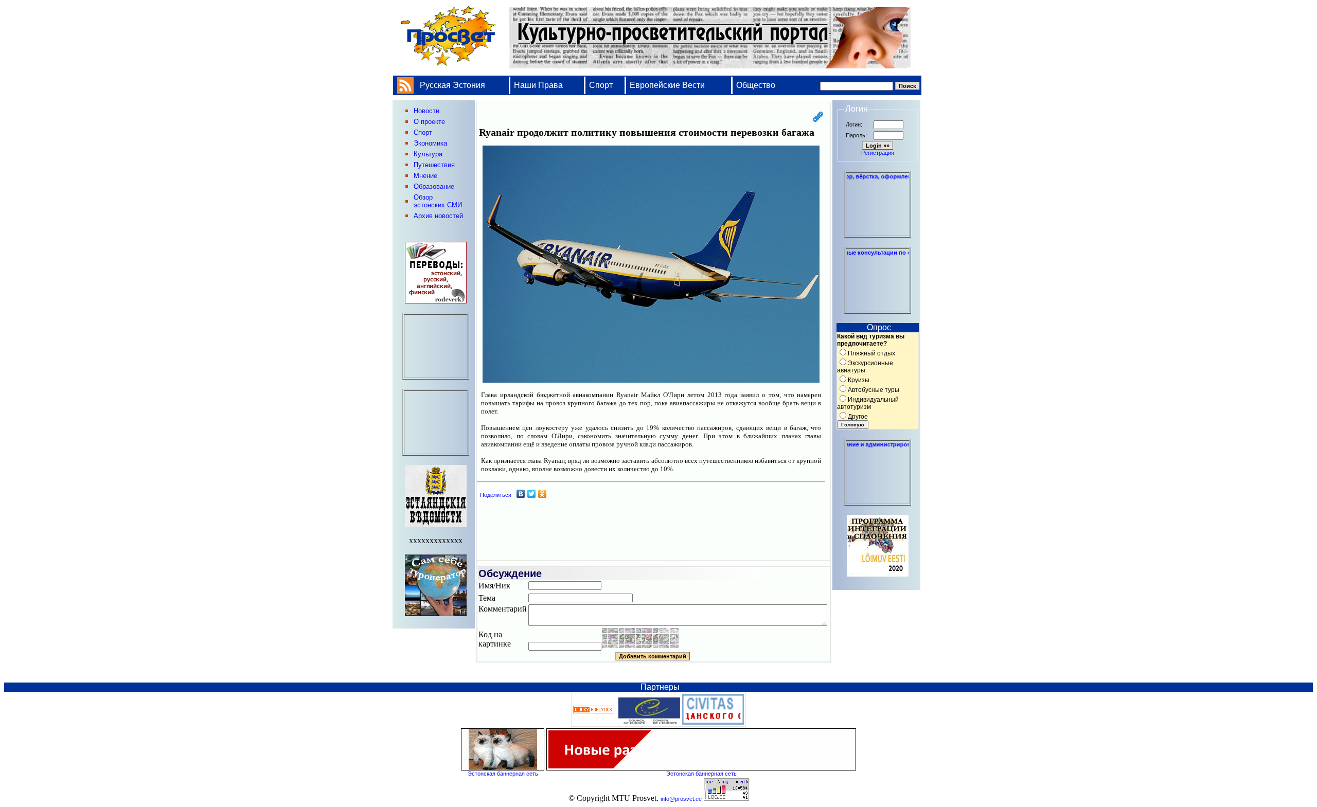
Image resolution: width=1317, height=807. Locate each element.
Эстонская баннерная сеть (503, 773)
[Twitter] (531, 493)
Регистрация (877, 153)
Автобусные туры (873, 389)
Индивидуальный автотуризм (868, 403)
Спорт (601, 85)
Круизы (858, 380)
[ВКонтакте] (520, 493)
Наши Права (539, 85)
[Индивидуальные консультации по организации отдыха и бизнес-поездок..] (878, 309)
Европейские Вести (667, 85)
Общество (755, 85)
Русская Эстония (452, 85)
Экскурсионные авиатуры (865, 367)
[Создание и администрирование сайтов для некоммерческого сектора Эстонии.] (878, 501)
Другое (858, 416)
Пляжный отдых (871, 353)
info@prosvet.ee (681, 799)
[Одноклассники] (542, 493)
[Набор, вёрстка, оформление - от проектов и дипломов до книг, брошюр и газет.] (878, 233)
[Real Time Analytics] (593, 711)
